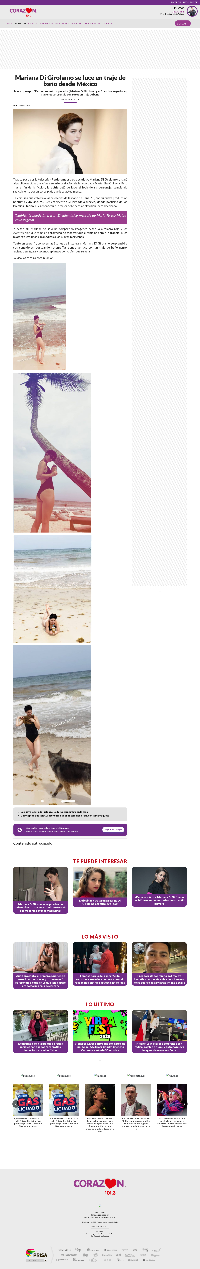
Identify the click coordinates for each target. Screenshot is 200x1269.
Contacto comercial (100, 1227)
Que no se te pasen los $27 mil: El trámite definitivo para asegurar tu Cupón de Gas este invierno (28, 1122)
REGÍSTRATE (190, 2)
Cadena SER (124, 1250)
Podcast (77, 23)
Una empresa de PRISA (36, 1252)
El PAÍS (64, 1250)
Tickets (107, 23)
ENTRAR (176, 2)
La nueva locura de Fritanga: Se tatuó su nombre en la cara (54, 811)
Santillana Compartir (110, 1250)
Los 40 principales (79, 1250)
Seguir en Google (113, 829)
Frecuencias (92, 23)
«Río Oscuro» (35, 202)
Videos (32, 23)
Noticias (20, 23)
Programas (62, 23)
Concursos (46, 23)
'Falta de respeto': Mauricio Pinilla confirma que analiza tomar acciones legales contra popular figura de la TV (136, 1123)
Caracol (155, 1250)
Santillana (94, 1250)
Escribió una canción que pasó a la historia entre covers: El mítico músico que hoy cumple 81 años (172, 1122)
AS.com (134, 1250)
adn (144, 1250)
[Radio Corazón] (23, 12)
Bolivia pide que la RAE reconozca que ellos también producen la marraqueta (65, 815)
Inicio (9, 23)
